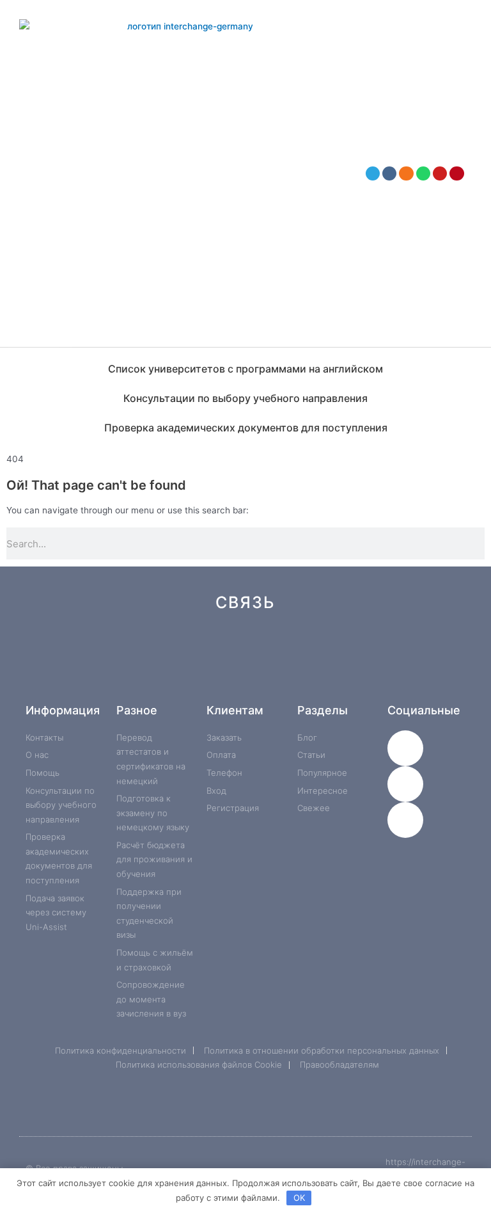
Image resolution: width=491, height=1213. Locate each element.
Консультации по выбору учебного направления (245, 398)
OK (299, 1198)
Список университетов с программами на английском (245, 368)
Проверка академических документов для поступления (245, 427)
